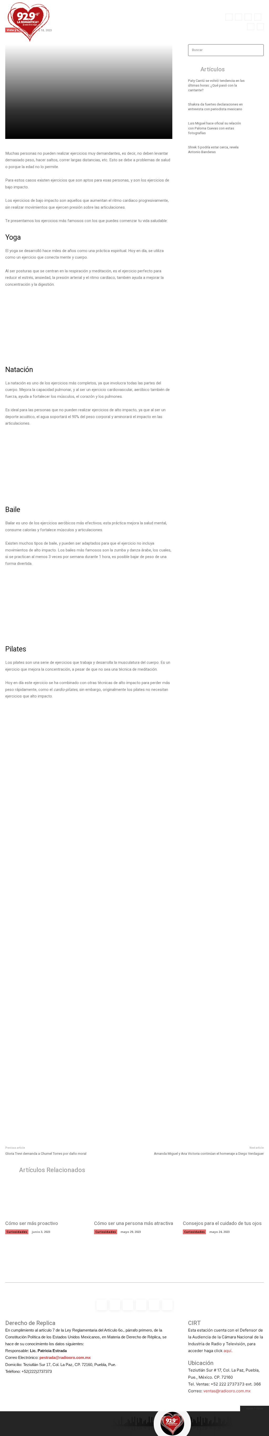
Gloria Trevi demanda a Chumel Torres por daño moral (45, 1153)
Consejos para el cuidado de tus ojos (222, 1223)
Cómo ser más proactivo (31, 1223)
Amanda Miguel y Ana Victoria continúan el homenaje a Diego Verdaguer (209, 1153)
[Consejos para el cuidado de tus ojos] (223, 1199)
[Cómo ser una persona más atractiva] (134, 1199)
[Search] (258, 50)
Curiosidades (17, 1232)
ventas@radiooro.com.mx (227, 1390)
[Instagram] (238, 17)
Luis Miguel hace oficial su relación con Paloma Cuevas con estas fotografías (214, 128)
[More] (96, 132)
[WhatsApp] (260, 26)
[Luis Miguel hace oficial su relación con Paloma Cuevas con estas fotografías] (256, 129)
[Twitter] (250, 26)
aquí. (228, 1350)
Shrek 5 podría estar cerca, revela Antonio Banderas (213, 149)
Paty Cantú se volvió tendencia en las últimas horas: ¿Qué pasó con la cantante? (216, 85)
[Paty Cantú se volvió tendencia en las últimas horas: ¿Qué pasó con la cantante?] (256, 86)
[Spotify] (248, 17)
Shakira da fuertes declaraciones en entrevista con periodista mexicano (215, 107)
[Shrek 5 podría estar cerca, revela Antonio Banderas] (256, 150)
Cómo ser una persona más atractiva (133, 1223)
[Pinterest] (72, 132)
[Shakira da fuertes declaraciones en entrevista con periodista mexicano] (256, 107)
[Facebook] (228, 17)
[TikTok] (257, 17)
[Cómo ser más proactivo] (45, 1199)
